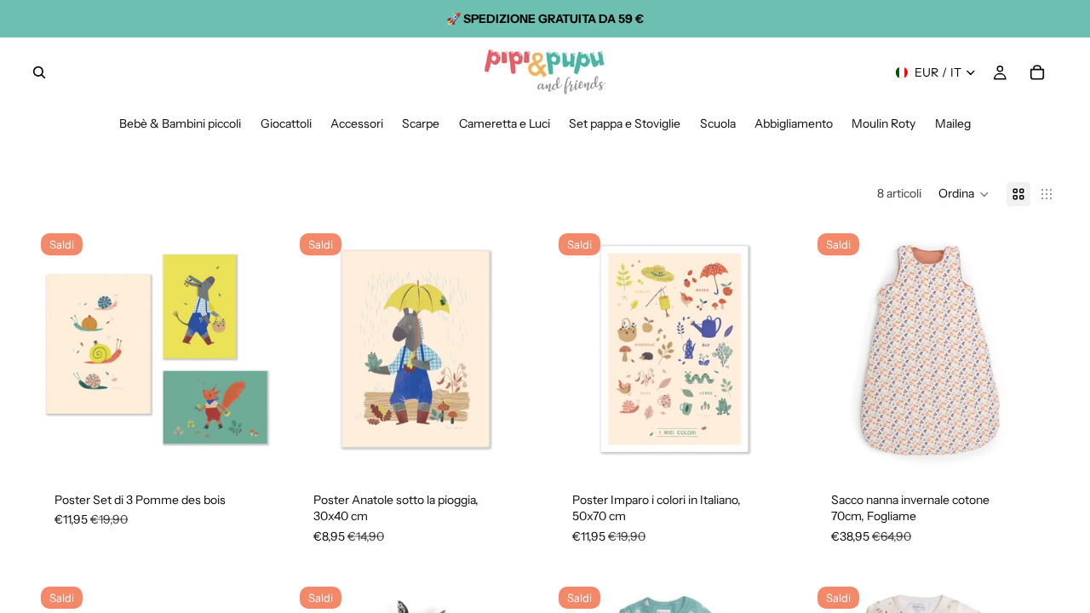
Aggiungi (267, 444)
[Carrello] (1037, 72)
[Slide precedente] (59, 349)
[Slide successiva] (253, 349)
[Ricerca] (39, 72)
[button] (964, 194)
